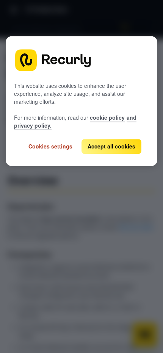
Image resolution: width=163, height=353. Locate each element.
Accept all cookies (111, 146)
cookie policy (107, 117)
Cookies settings (50, 146)
